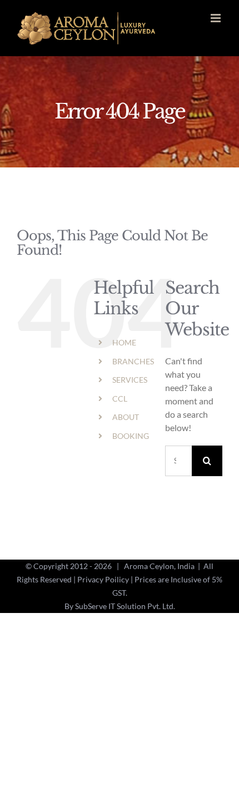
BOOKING (130, 436)
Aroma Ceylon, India (159, 566)
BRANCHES (133, 361)
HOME (124, 342)
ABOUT (125, 417)
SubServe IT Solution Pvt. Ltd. (125, 606)
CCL (119, 398)
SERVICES (129, 379)
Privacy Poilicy (103, 579)
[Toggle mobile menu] (216, 18)
